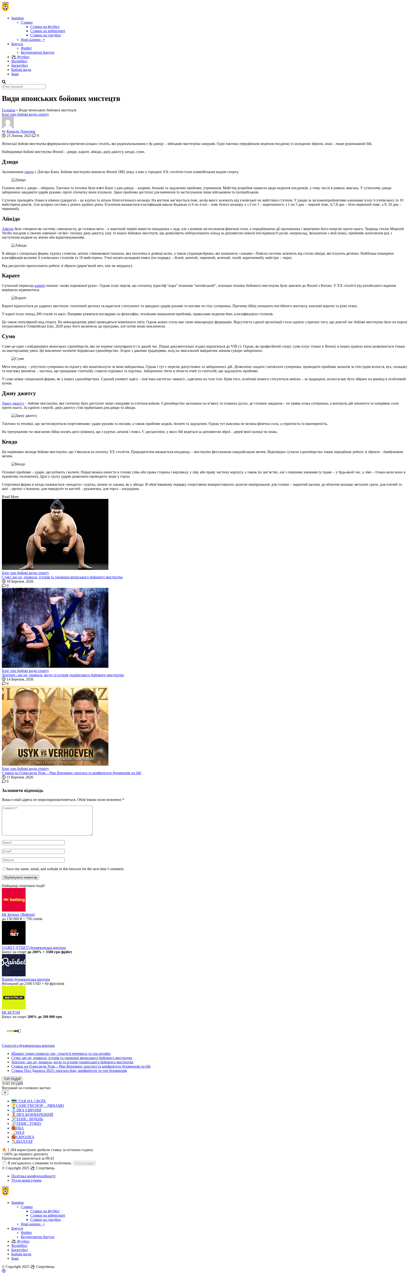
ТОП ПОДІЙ (12, 1079)
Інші (14, 74)
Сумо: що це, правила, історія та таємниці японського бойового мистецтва (62, 577)
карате (40, 286)
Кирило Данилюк (21, 131)
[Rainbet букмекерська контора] (14, 975)
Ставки (27, 22)
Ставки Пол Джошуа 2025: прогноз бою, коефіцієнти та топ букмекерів (69, 1071)
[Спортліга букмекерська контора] (14, 1041)
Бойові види (21, 70)
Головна (8, 110)
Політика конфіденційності (33, 1176)
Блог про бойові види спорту (25, 114)
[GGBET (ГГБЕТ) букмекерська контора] (14, 943)
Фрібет (26, 48)
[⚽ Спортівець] (5, 10)
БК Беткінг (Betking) (18, 915)
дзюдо (29, 172)
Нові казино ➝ (32, 40)
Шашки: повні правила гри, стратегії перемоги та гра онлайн (61, 1054)
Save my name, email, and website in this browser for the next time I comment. (65, 869)
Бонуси (17, 44)
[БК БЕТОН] (14, 1008)
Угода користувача (26, 1180)
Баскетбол (19, 65)
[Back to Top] (4, 1271)
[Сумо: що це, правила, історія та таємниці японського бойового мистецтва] (204, 535)
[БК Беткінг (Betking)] (14, 910)
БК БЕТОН (11, 1012)
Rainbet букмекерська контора (26, 979)
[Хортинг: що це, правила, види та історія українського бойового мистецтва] (204, 628)
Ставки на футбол (44, 27)
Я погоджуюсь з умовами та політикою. (40, 1163)
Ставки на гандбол (45, 35)
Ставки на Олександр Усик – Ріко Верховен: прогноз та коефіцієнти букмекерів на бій (71, 773)
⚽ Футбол (20, 57)
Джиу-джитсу (13, 403)
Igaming (17, 18)
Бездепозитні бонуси (37, 52)
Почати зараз (84, 1163)
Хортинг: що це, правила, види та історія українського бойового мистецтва (63, 675)
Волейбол (19, 61)
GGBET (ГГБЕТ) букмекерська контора (34, 948)
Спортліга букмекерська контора (28, 1046)
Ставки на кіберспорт (47, 31)
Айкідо (7, 229)
